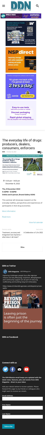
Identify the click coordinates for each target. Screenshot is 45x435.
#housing (18, 278)
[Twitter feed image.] (22, 309)
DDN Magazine (13, 272)
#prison (34, 275)
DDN (3, 152)
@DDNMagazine (25, 271)
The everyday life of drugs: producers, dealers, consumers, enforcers (22, 144)
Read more (6, 217)
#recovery (32, 282)
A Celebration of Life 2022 (33, 233)
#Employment (36, 278)
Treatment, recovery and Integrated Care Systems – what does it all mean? (12, 235)
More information (9, 211)
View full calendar (36, 222)
